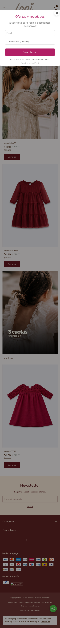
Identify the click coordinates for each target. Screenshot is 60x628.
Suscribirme (30, 52)
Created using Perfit (30, 63)
